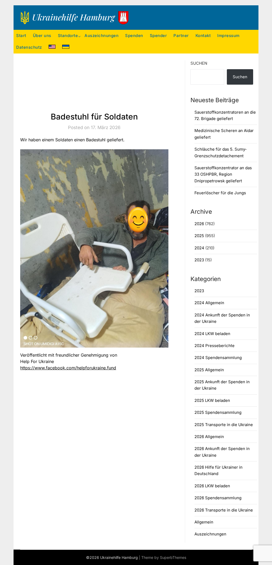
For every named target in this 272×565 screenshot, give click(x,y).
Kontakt (203, 35)
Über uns (42, 35)
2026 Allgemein (209, 436)
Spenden (134, 35)
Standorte (68, 35)
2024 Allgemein (209, 302)
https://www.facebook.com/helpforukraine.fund (68, 367)
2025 (199, 235)
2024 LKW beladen (212, 333)
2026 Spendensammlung (217, 497)
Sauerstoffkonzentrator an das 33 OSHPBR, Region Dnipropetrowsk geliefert (223, 174)
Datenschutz (29, 47)
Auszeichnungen (101, 35)
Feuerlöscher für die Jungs (220, 192)
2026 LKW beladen (212, 485)
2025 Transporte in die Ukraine (223, 424)
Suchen (198, 63)
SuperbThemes (173, 557)
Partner (181, 35)
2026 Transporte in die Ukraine (223, 510)
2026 (199, 223)
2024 (199, 247)
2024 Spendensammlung (218, 357)
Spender (158, 35)
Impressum (228, 35)
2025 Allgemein (209, 369)
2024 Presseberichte (214, 345)
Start (21, 35)
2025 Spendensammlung (217, 412)
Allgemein (203, 522)
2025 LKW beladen (212, 400)
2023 (199, 259)
